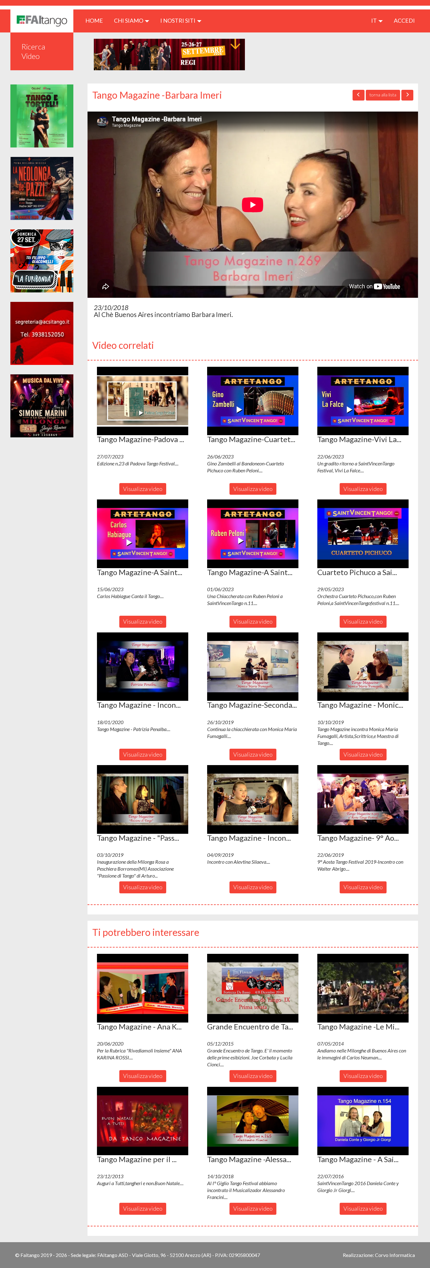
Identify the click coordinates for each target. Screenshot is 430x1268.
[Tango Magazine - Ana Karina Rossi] (142, 988)
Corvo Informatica (395, 1255)
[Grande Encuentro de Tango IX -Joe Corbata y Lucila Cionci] (252, 988)
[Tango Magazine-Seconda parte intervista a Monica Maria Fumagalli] (252, 666)
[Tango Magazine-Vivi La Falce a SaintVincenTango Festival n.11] (363, 401)
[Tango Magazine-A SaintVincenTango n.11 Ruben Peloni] (252, 533)
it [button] (374, 20)
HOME (96, 20)
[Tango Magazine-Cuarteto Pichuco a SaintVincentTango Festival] (252, 401)
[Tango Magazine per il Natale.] (142, 1121)
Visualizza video (142, 488)
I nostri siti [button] (178, 20)
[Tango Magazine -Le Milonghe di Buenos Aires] (363, 988)
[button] (142, 401)
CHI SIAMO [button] (129, 20)
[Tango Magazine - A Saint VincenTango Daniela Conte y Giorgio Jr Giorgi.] (363, 1121)
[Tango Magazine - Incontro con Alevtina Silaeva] (252, 799)
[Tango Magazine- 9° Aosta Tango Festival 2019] (363, 799)
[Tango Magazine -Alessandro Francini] (252, 1121)
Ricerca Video (33, 51)
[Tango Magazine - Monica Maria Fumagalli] (363, 666)
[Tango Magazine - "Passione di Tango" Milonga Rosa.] (142, 799)
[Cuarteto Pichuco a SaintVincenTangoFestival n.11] (363, 533)
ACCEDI (404, 20)
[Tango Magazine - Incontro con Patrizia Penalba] (142, 666)
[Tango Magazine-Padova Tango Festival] (142, 401)
